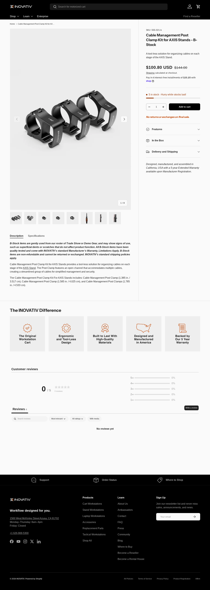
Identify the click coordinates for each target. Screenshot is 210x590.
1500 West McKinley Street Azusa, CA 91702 (34, 518)
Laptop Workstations (94, 516)
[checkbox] (94, 419)
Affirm (197, 579)
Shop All (87, 540)
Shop (13, 16)
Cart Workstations (92, 503)
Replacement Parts (93, 528)
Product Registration (181, 579)
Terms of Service (145, 579)
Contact (122, 516)
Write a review (191, 408)
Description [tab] (16, 236)
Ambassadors (125, 510)
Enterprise (42, 16)
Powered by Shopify (33, 579)
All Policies (128, 579)
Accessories (89, 522)
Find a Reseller (191, 16)
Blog (120, 540)
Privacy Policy (162, 579)
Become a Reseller (128, 553)
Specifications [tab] (36, 236)
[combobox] (109, 7)
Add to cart (184, 107)
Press (121, 528)
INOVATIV (20, 579)
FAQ (120, 522)
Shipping (150, 73)
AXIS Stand (29, 268)
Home (12, 24)
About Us (123, 503)
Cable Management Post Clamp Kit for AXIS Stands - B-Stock (36, 24)
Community (124, 534)
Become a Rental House (131, 559)
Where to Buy (125, 546)
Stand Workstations (93, 510)
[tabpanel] (70, 264)
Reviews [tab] (20, 409)
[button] (198, 6)
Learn (26, 16)
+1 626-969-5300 (19, 533)
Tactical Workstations (94, 534)
